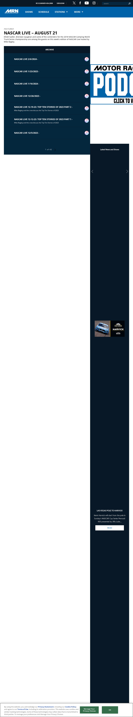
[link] (109, 81)
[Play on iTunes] (87, 59)
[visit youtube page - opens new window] (87, 3)
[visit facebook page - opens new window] (80, 3)
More (77, 11)
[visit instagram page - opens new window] (94, 3)
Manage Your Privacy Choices (89, 710)
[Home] (13, 11)
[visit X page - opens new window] (74, 3)
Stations (60, 11)
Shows (29, 11)
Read (109, 528)
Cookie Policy (70, 707)
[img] (109, 81)
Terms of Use (22, 709)
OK (110, 710)
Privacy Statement (46, 707)
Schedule (43, 11)
